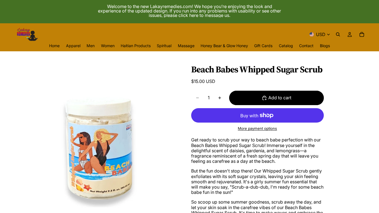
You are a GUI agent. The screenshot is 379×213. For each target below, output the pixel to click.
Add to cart (279, 97)
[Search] (338, 34)
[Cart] (362, 34)
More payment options (257, 128)
